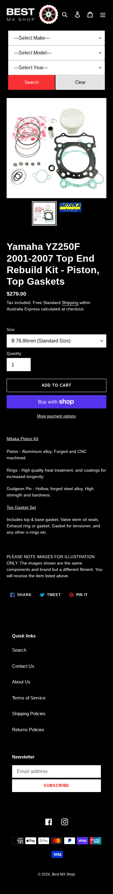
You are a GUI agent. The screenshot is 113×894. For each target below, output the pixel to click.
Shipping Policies (29, 713)
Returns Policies (28, 729)
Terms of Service (29, 697)
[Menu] (102, 14)
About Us (21, 681)
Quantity (14, 353)
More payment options (56, 416)
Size (10, 329)
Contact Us (23, 666)
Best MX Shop (63, 874)
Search (19, 650)
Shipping (70, 302)
